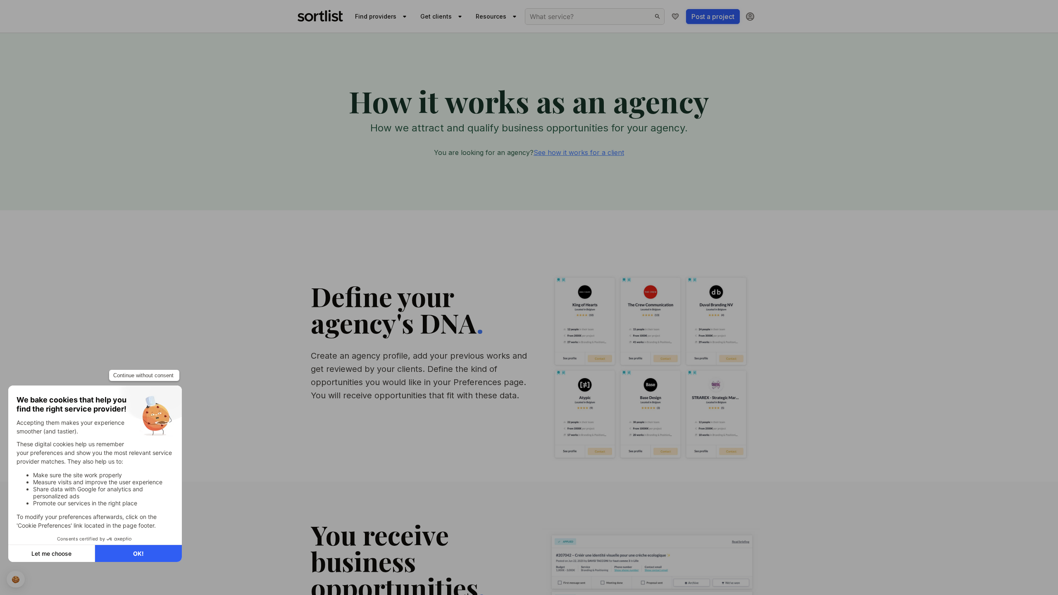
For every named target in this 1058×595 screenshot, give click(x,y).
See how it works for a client (579, 152)
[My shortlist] (675, 16)
